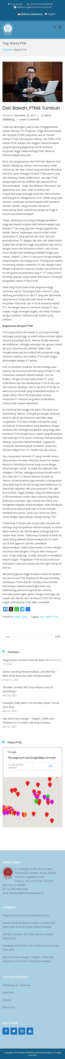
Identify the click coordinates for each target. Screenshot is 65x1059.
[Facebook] (5, 1031)
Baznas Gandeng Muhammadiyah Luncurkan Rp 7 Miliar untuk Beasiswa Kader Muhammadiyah (29, 673)
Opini (24, 616)
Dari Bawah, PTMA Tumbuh (31, 108)
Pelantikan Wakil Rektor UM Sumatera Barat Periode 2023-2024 (30, 705)
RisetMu (6, 1000)
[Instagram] (21, 1031)
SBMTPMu (8, 992)
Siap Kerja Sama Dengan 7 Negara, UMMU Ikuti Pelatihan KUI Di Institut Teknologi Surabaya (28, 720)
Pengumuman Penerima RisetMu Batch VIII (25, 660)
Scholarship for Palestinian (16, 985)
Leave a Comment (29, 119)
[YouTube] (29, 1031)
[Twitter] (13, 1031)
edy (42, 616)
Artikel (17, 616)
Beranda (7, 49)
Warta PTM (51, 616)
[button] (48, 803)
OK (50, 766)
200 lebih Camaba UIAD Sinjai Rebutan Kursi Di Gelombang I (27, 689)
